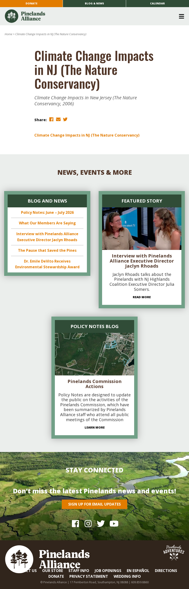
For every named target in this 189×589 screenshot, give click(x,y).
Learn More (95, 427)
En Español (138, 570)
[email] (58, 119)
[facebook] (51, 119)
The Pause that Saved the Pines (47, 250)
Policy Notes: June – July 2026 (47, 212)
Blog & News (94, 3)
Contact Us (24, 570)
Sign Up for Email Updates (94, 504)
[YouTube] (113, 523)
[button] (93, 16)
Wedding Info (127, 576)
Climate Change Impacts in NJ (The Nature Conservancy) (86, 135)
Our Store (52, 570)
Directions (166, 570)
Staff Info (78, 570)
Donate (31, 3)
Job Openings (108, 570)
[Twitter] (101, 523)
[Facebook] (75, 523)
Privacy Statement (88, 576)
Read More (142, 297)
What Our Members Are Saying (47, 223)
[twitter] (65, 119)
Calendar (157, 3)
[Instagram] (88, 523)
